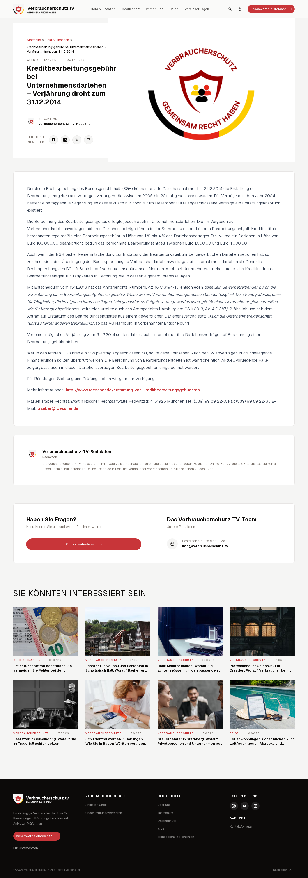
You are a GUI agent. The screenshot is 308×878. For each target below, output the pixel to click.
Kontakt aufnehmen (81, 544)
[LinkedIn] (255, 806)
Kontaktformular (241, 826)
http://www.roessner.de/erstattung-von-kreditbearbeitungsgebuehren (133, 389)
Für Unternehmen (25, 848)
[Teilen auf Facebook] (53, 139)
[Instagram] (234, 806)
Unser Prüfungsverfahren (103, 813)
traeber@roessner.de (57, 408)
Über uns (164, 805)
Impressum (165, 813)
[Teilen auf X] (76, 139)
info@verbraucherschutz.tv (205, 546)
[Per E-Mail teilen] (88, 139)
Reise (174, 9)
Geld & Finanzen (103, 9)
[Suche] (230, 9)
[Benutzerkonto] (240, 9)
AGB (161, 829)
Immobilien (154, 9)
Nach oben (280, 870)
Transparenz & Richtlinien (176, 837)
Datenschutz (167, 821)
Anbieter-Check (96, 805)
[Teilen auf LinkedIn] (65, 139)
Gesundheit (131, 9)
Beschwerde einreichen (268, 9)
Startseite (34, 40)
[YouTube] (245, 806)
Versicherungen (197, 9)
